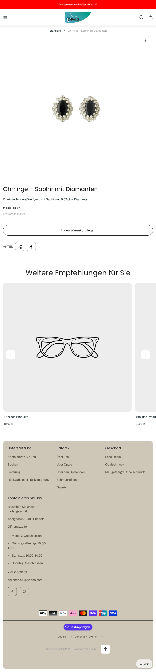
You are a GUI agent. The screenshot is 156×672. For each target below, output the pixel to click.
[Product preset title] (67, 347)
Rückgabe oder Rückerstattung (28, 479)
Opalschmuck (114, 464)
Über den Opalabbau (71, 472)
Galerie (62, 487)
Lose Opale (113, 456)
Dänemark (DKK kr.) (86, 636)
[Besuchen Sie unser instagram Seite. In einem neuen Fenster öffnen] (24, 591)
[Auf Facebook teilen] (31, 246)
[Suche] (141, 17)
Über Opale (64, 464)
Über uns (63, 456)
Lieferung (14, 472)
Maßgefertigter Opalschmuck (125, 472)
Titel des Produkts (16, 416)
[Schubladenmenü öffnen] (5, 17)
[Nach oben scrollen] (105, 649)
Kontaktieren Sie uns (22, 456)
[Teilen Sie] (19, 246)
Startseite (55, 30)
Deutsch (62, 636)
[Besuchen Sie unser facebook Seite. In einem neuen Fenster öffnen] (12, 591)
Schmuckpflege (67, 479)
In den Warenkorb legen (78, 230)
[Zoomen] (145, 40)
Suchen (13, 464)
